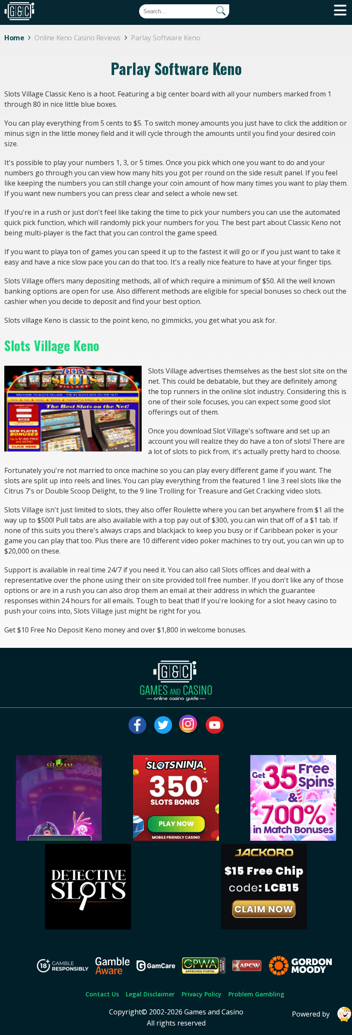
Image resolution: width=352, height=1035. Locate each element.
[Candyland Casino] (293, 838)
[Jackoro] (264, 927)
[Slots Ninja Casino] (176, 838)
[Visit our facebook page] (137, 725)
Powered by (311, 1014)
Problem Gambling (256, 994)
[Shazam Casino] (59, 838)
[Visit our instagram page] (189, 725)
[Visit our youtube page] (215, 725)
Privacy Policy (202, 994)
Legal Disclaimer (150, 994)
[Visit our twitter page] (163, 725)
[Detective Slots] (88, 927)
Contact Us (102, 994)
